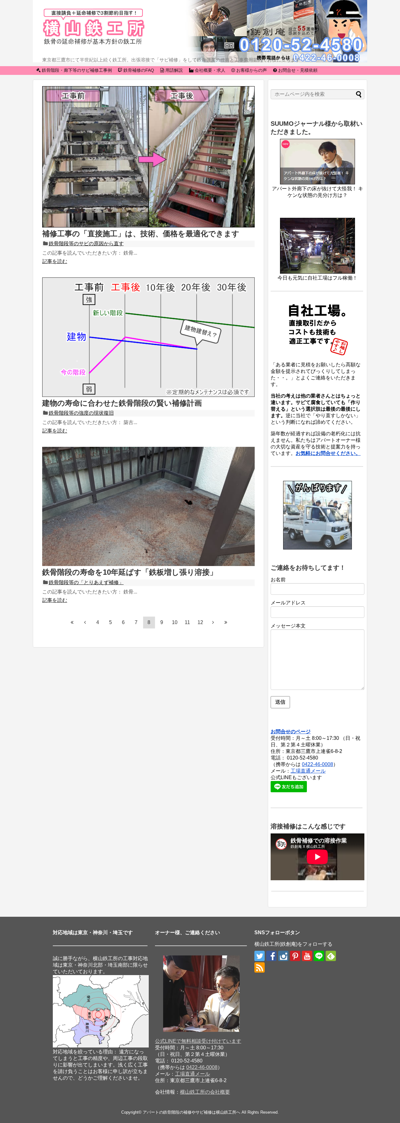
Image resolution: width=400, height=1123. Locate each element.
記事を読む (54, 261)
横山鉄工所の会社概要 (205, 1092)
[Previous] (85, 622)
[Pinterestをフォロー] (295, 956)
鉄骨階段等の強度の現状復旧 (81, 413)
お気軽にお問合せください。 (328, 453)
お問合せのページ (291, 731)
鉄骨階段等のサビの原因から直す (86, 243)
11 (187, 622)
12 (200, 622)
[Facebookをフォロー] (271, 956)
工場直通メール (308, 771)
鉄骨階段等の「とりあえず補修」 (86, 582)
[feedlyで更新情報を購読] (331, 956)
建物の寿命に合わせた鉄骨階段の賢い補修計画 (122, 403)
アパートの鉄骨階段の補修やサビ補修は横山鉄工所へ (191, 1112)
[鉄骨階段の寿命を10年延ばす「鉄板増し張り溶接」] (148, 564)
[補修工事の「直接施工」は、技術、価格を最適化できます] (148, 225)
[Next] (213, 622)
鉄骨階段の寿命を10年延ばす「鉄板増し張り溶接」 (129, 572)
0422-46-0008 (317, 764)
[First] (72, 622)
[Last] (226, 622)
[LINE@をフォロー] (319, 956)
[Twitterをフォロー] (259, 956)
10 (175, 622)
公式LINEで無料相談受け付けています (198, 1041)
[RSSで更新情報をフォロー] (259, 967)
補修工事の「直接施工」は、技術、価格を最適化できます (140, 233)
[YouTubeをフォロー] (307, 956)
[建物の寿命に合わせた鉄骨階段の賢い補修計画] (148, 395)
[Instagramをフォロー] (283, 956)
